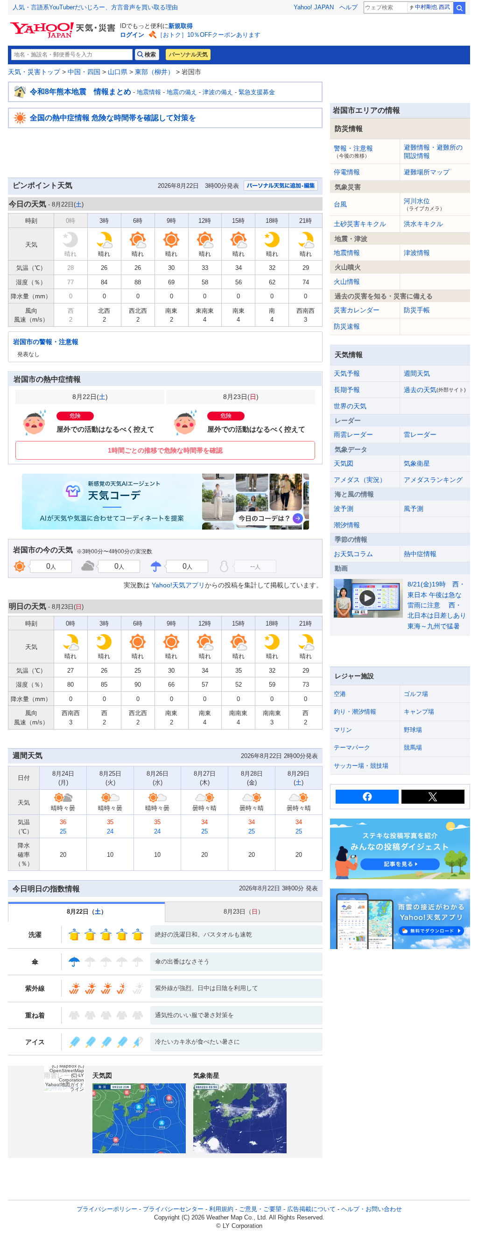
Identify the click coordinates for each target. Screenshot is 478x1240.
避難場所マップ (427, 172)
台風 (340, 204)
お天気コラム (353, 554)
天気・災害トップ (34, 72)
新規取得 (181, 25)
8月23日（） (244, 911)
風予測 (413, 508)
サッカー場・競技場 (361, 765)
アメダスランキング (433, 479)
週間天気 (417, 373)
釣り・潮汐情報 (355, 711)
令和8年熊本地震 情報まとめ (80, 92)
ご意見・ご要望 (260, 1209)
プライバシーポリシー (107, 1209)
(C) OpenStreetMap (66, 1068)
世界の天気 (350, 406)
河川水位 (424, 204)
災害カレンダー (357, 310)
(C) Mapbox (64, 1065)
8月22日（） (87, 911)
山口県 (117, 72)
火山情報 (347, 281)
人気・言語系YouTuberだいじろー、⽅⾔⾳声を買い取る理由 (95, 7)
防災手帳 (417, 310)
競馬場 (413, 747)
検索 (459, 8)
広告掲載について (311, 1209)
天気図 (343, 463)
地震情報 (149, 92)
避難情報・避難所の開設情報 (433, 151)
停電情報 (347, 172)
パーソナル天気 (188, 54)
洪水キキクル (423, 223)
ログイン (132, 34)
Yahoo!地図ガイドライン (64, 1087)
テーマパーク (352, 747)
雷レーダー (420, 434)
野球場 (413, 729)
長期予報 (347, 389)
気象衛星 (417, 463)
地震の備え (182, 92)
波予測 (343, 508)
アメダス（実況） (360, 479)
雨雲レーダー (353, 434)
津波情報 (417, 252)
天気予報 (347, 373)
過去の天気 (435, 389)
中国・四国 (84, 72)
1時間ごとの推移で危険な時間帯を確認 (165, 450)
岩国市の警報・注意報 (45, 341)
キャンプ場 (419, 711)
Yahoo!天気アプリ (178, 585)
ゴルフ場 (416, 693)
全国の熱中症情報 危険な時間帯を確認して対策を (113, 118)
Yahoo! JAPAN (314, 7)
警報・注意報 (353, 151)
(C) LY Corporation (71, 1077)
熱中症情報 (420, 554)
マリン (343, 729)
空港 (340, 693)
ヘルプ (348, 7)
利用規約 (221, 1209)
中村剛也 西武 (432, 7)
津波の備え (218, 92)
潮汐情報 (347, 525)
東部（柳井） (154, 72)
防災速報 (347, 326)
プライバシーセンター (173, 1209)
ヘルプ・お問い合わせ (371, 1209)
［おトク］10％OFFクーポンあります (208, 34)
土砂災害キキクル (360, 223)
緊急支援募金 (257, 92)
